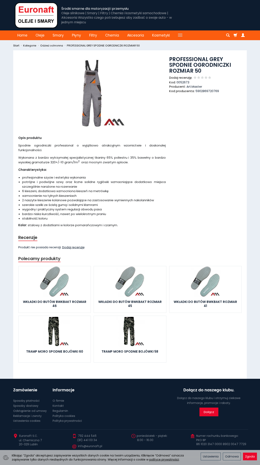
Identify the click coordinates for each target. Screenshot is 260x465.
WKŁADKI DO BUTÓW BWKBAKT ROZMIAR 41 (205, 304)
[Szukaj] (228, 35)
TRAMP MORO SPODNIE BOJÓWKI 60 (54, 351)
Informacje (63, 390)
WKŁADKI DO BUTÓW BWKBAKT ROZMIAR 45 (130, 304)
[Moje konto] (243, 35)
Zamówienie (25, 390)
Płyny (76, 35)
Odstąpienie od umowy (30, 411)
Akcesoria (135, 35)
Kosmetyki (161, 35)
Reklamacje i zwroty (27, 416)
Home (22, 35)
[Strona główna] (36, 15)
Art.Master (194, 86)
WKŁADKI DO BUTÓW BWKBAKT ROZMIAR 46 (54, 304)
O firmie (58, 401)
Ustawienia (211, 456)
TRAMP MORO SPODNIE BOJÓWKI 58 (130, 351)
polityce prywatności (164, 459)
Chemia (112, 35)
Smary (58, 35)
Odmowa (232, 456)
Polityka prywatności (67, 421)
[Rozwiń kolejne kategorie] (180, 35)
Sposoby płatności (26, 401)
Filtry (93, 35)
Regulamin (60, 411)
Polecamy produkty (39, 259)
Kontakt (58, 406)
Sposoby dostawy (25, 406)
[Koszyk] (235, 35)
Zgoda (250, 456)
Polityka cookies (64, 416)
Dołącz (209, 412)
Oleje (40, 35)
